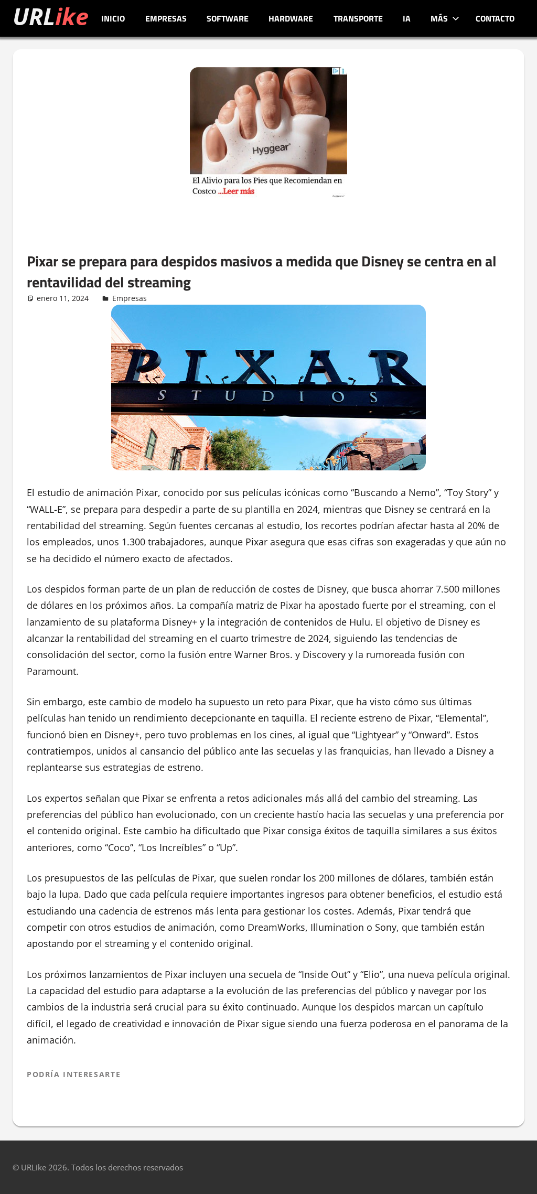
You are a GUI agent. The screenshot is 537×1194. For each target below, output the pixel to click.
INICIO (113, 18)
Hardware (290, 18)
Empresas (166, 18)
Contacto (495, 18)
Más (439, 18)
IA (407, 18)
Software (228, 18)
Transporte (358, 18)
